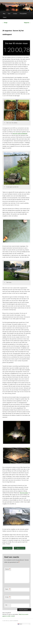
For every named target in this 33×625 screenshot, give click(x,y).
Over (9, 13)
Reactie (7, 569)
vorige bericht (8, 548)
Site (6, 605)
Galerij (4, 17)
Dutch (20, 624)
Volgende (27, 22)
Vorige (4, 22)
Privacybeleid (23, 13)
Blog (4, 13)
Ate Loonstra (14, 551)
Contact (15, 13)
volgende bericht (20, 548)
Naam (7, 589)
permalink (20, 551)
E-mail (7, 597)
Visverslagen (9, 551)
